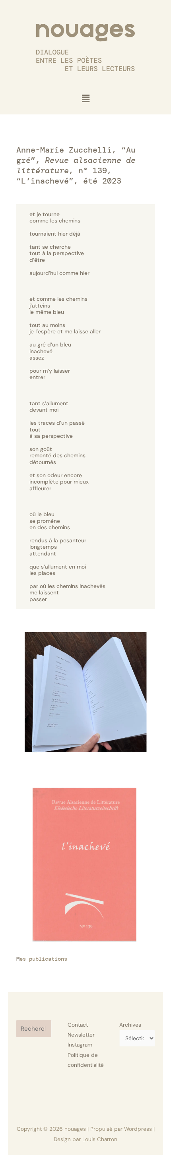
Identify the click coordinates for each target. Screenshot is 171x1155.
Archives (130, 1024)
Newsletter (81, 1034)
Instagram (80, 1044)
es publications (43, 958)
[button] (85, 98)
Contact (78, 1024)
